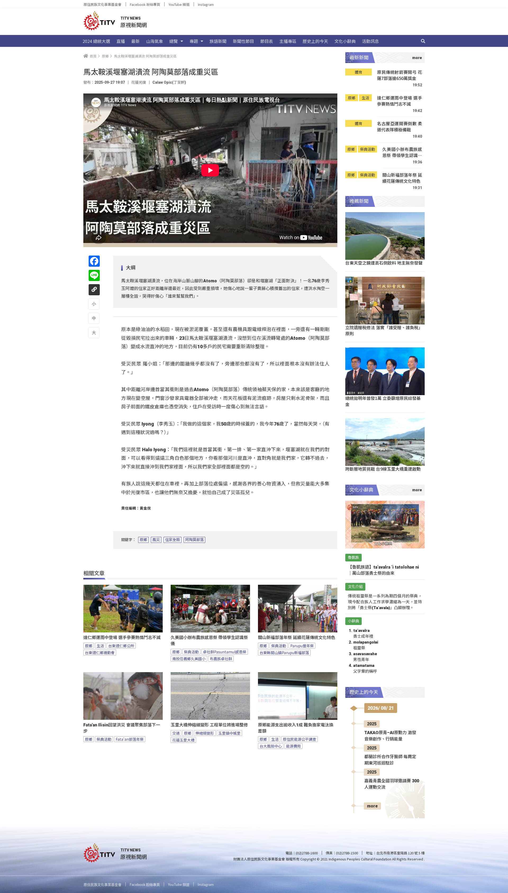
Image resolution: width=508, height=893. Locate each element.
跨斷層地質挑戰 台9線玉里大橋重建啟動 (383, 469)
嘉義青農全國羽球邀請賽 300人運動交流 (391, 784)
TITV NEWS (130, 18)
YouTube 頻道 (179, 4)
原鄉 (143, 540)
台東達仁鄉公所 (121, 645)
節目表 (266, 41)
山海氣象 (154, 41)
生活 (100, 645)
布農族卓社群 (221, 658)
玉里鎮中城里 (229, 733)
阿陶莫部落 (194, 540)
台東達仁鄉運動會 (100, 652)
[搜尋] (423, 41)
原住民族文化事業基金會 (102, 4)
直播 (120, 41)
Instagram (206, 4)
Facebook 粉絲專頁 (145, 4)
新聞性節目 (243, 41)
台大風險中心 (271, 746)
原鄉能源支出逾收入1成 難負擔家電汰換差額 (295, 728)
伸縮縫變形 (205, 733)
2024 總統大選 (96, 41)
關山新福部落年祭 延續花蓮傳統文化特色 (296, 637)
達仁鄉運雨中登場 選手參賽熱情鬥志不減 (122, 637)
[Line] (94, 275)
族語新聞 (218, 41)
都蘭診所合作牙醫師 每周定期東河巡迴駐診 (390, 760)
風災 (156, 540)
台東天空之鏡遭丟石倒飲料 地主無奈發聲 (384, 263)
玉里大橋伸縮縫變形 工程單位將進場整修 (209, 724)
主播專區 (287, 41)
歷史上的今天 (315, 41)
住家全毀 (172, 540)
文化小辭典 (345, 41)
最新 (135, 41)
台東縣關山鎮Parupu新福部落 (284, 652)
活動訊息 (370, 41)
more (372, 806)
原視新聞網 (133, 25)
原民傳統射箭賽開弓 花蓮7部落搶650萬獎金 (399, 75)
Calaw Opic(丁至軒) (169, 82)
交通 (176, 733)
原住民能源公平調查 (299, 739)
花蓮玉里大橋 (183, 740)
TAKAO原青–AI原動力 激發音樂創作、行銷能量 (390, 736)
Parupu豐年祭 (302, 645)
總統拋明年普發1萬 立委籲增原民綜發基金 (383, 401)
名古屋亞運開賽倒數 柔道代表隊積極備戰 (399, 126)
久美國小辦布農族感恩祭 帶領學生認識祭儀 (209, 640)
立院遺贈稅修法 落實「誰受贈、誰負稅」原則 (384, 330)
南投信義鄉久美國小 (189, 658)
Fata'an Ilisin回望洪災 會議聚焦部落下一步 (121, 728)
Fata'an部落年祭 (130, 739)
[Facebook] (94, 261)
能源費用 (293, 746)
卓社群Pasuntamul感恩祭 (224, 651)
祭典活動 (191, 651)
